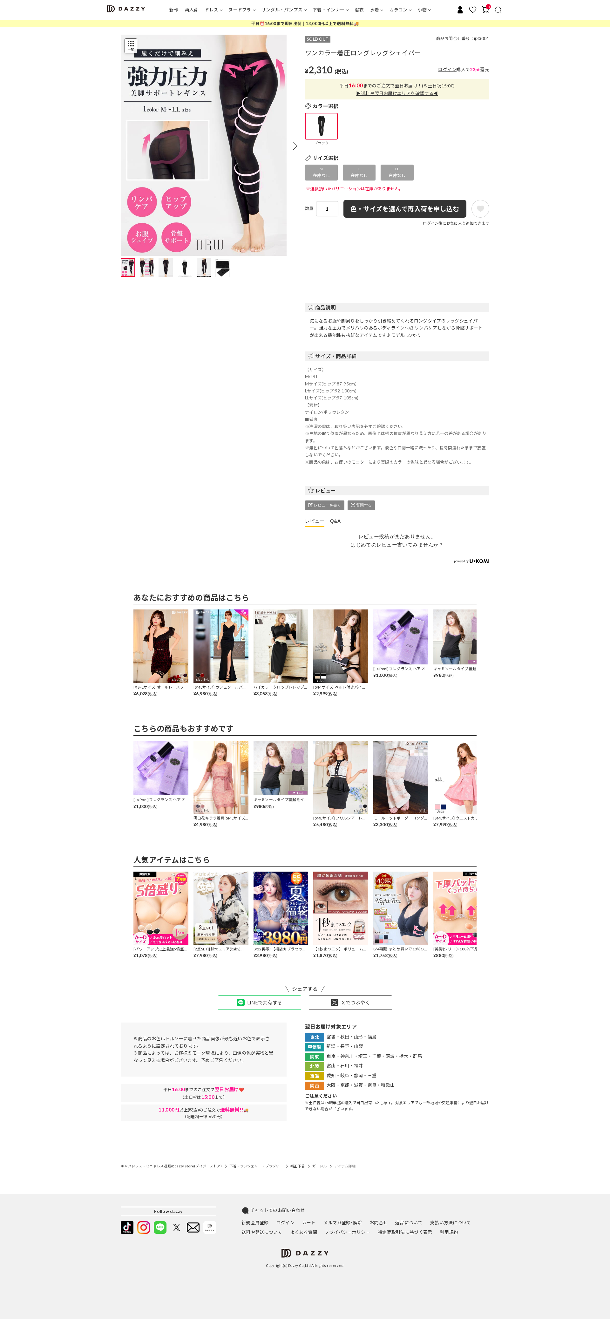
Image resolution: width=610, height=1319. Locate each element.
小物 (422, 9)
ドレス (211, 9)
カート (309, 1222)
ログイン (447, 69)
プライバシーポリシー (347, 1232)
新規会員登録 (255, 1222)
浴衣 (359, 9)
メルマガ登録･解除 (342, 1222)
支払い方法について (450, 1222)
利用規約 (449, 1232)
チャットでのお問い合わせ (277, 1210)
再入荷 (192, 9)
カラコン (398, 9)
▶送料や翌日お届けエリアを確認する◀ (397, 93)
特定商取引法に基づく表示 (405, 1232)
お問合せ (378, 1222)
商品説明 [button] (325, 307)
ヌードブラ (239, 9)
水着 (374, 9)
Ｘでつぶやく (355, 1002)
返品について (409, 1222)
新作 (174, 9)
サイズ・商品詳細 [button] (335, 356)
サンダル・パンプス (282, 9)
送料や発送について (261, 1232)
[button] (295, 145)
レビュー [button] (325, 490)
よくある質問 (303, 1232)
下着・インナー (328, 9)
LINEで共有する (264, 1002)
